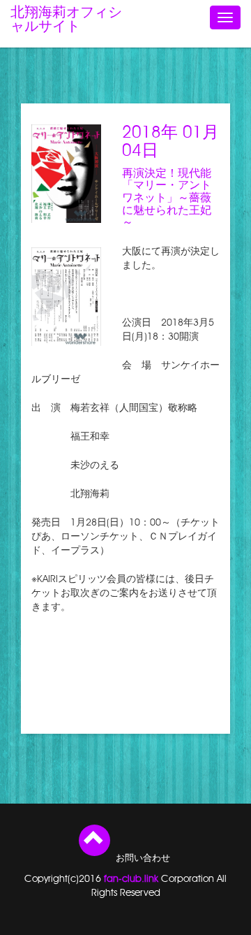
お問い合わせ (143, 858)
